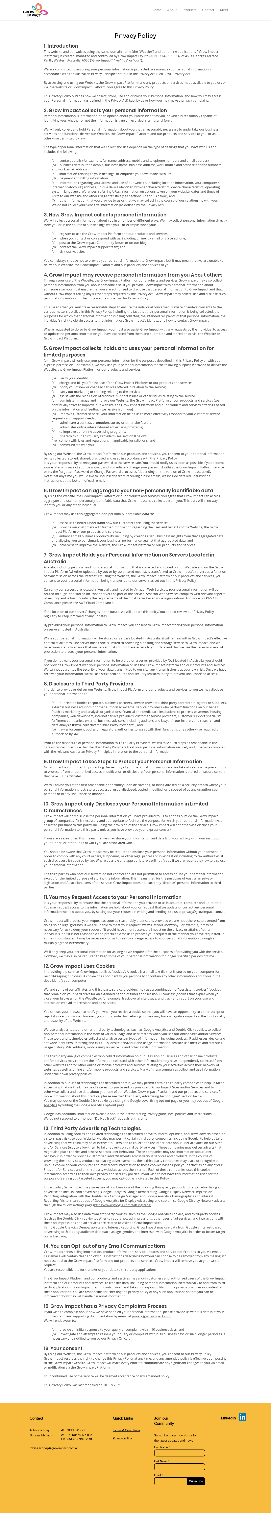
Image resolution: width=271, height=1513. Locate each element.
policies (180, 1114)
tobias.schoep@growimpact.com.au (54, 1448)
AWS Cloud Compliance (96, 603)
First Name (161, 1447)
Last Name (160, 1461)
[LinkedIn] (242, 1417)
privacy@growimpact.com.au (204, 911)
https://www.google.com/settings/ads (122, 1205)
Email (157, 1475)
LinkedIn (228, 1418)
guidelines (166, 1114)
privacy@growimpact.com (151, 1316)
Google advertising (144, 1100)
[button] (189, 10)
